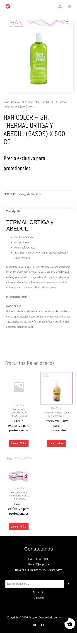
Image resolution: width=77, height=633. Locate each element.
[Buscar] (68, 584)
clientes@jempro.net (38, 564)
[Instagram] (34, 625)
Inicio (6, 101)
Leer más (19, 443)
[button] (67, 22)
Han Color (34, 101)
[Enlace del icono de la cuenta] (60, 6)
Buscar (38, 577)
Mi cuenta (38, 592)
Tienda (14, 101)
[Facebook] (42, 625)
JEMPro (23, 101)
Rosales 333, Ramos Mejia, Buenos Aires (38, 570)
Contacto (38, 597)
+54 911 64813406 (38, 559)
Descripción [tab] (13, 211)
